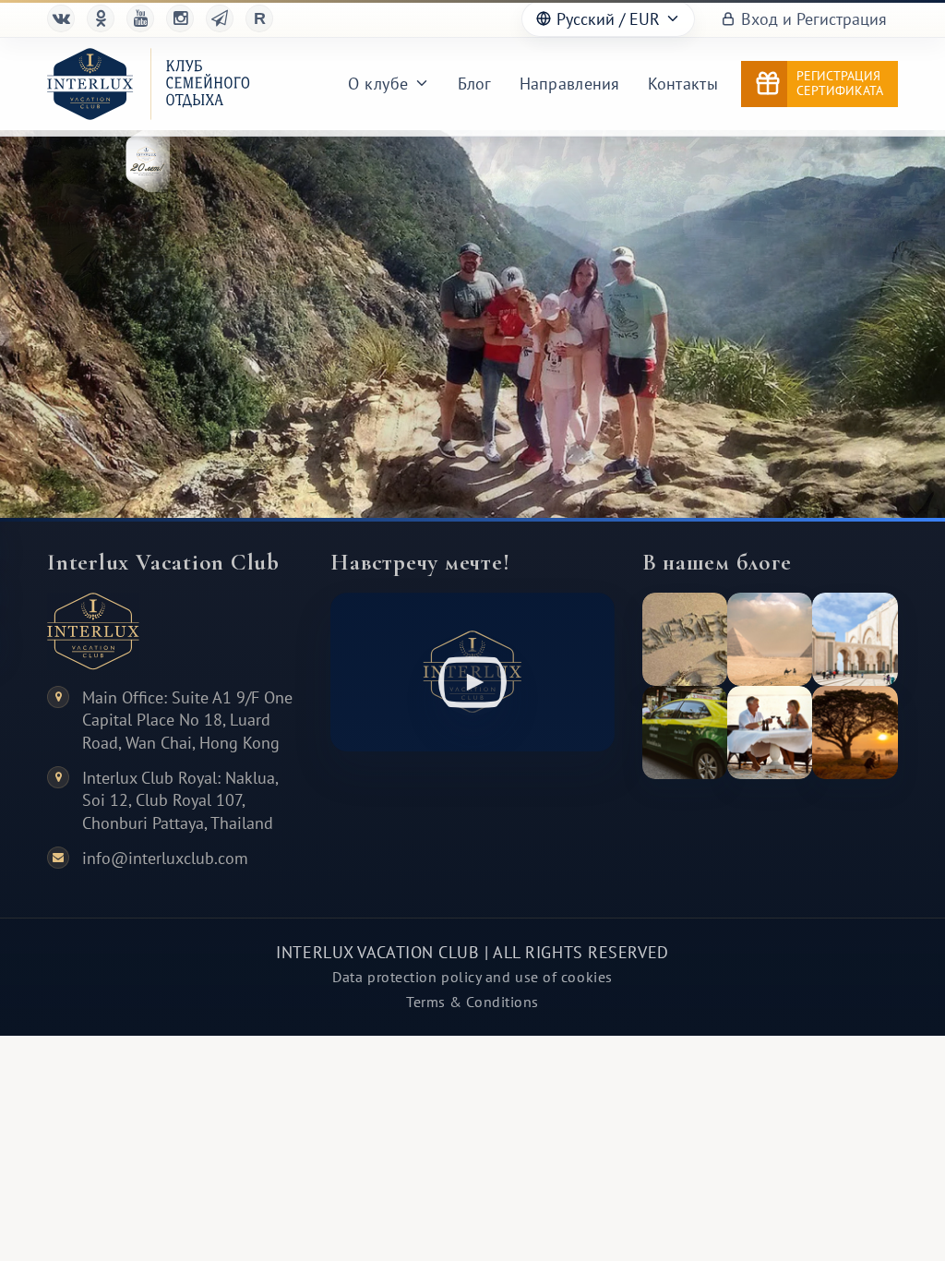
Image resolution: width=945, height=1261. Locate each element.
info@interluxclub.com (165, 858)
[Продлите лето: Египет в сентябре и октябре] (769, 639)
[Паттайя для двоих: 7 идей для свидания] (769, 732)
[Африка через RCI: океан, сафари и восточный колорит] (854, 732)
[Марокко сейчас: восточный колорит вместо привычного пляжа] (854, 639)
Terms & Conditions (472, 1001)
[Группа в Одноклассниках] (100, 18)
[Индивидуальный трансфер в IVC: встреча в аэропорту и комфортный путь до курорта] (684, 732)
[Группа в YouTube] (140, 18)
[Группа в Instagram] (180, 18)
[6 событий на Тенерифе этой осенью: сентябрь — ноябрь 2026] (684, 639)
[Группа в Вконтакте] (61, 18)
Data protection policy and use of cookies (472, 976)
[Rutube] (259, 18)
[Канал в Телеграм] (219, 18)
